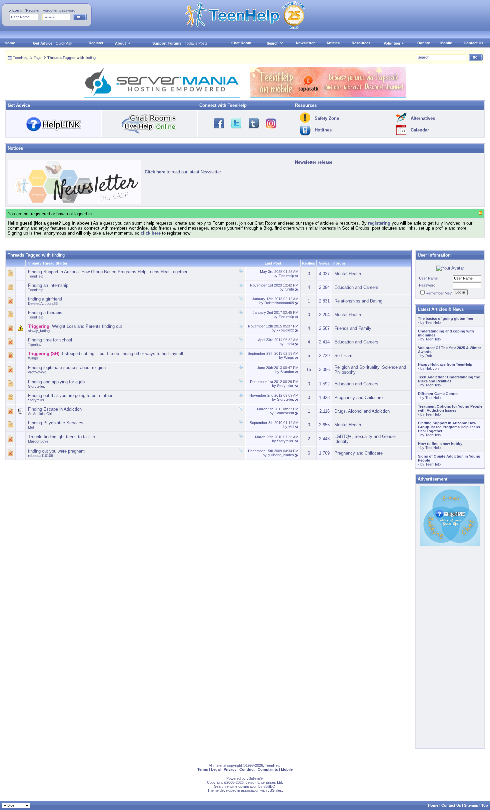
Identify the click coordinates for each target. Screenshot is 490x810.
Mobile (446, 43)
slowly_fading (39, 331)
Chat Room (241, 43)
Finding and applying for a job (56, 381)
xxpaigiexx (285, 330)
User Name (428, 278)
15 (308, 369)
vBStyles (275, 790)
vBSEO (269, 786)
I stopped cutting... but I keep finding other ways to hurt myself (122, 353)
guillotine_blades (281, 455)
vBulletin (253, 778)
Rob (428, 356)
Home (10, 43)
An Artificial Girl (40, 414)
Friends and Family (352, 328)
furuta (289, 289)
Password (427, 285)
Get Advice (42, 43)
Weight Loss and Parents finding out (87, 326)
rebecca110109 (40, 456)
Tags (38, 58)
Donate (423, 43)
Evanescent (284, 413)
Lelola (289, 344)
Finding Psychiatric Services (55, 422)
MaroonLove (38, 441)
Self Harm (344, 355)
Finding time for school (50, 339)
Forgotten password (59, 10)
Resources (361, 43)
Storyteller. (36, 386)
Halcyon (432, 368)
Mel (31, 427)
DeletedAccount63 (43, 303)
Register (33, 10)
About (120, 43)
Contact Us (473, 43)
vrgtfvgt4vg (37, 372)
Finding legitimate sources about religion (67, 367)
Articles (333, 43)
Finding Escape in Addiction (55, 409)
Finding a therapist (46, 312)
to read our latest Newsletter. (183, 171)
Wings (33, 358)
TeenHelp (20, 58)
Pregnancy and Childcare (358, 397)
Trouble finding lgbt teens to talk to (61, 436)
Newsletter (305, 43)
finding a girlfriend (45, 299)
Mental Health (347, 273)
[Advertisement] (205, 506)
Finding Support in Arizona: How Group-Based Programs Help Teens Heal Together (107, 271)
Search (273, 43)
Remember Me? (439, 293)
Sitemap (471, 805)
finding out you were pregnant (56, 451)
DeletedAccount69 (279, 303)
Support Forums (166, 43)
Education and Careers (356, 287)
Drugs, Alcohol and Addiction (362, 411)
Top (484, 805)
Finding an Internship (48, 285)
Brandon (287, 372)
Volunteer (392, 43)
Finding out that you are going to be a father (70, 395)
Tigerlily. (34, 344)
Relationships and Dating (358, 301)
